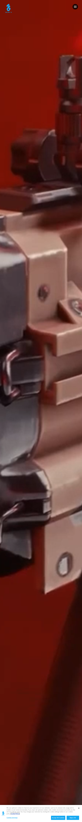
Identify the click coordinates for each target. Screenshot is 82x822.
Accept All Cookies (58, 818)
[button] (75, 6)
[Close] (79, 808)
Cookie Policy (15, 814)
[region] (41, 813)
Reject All (73, 818)
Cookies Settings (12, 818)
